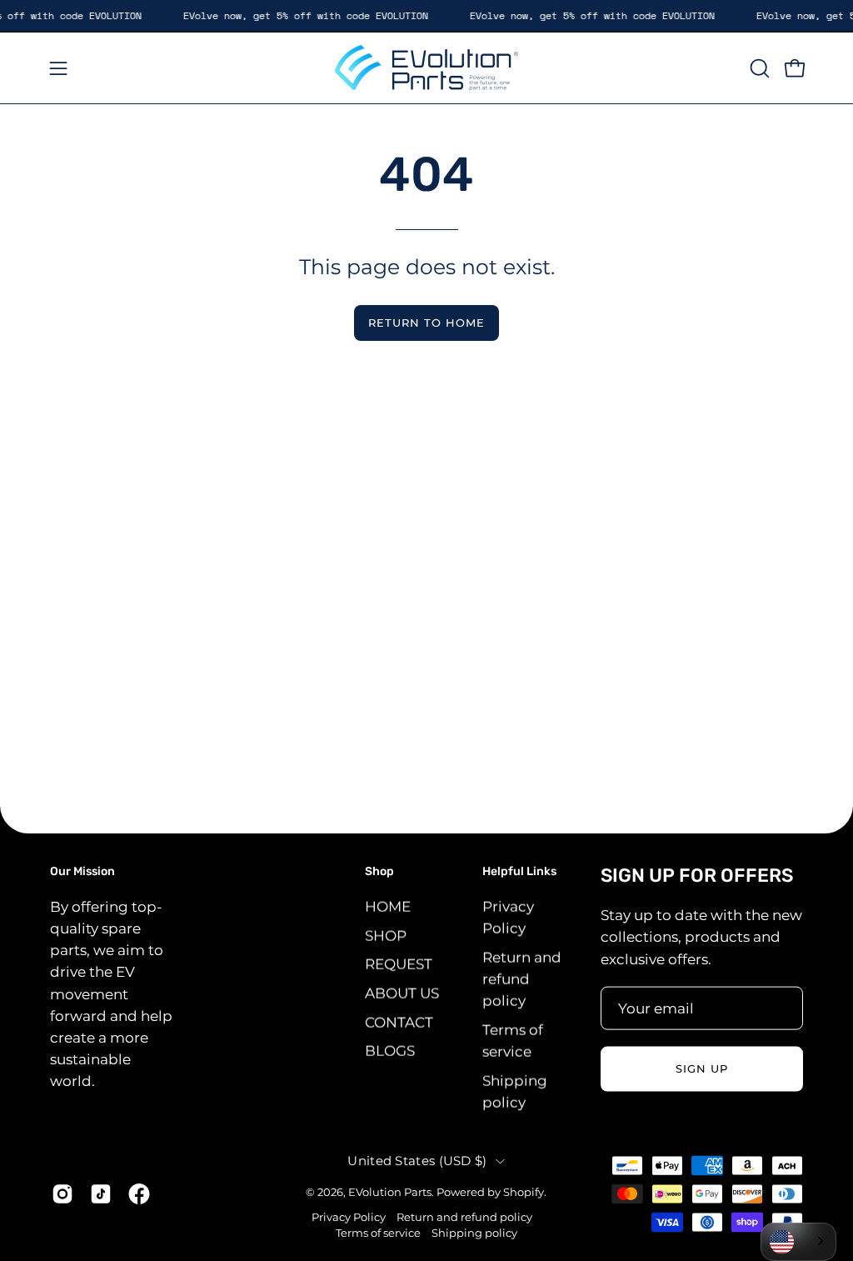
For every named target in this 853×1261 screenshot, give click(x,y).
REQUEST (398, 963)
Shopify (523, 1192)
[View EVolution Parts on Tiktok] (100, 1194)
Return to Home (426, 323)
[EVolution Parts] (426, 68)
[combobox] (798, 1242)
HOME (388, 906)
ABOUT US (402, 992)
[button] (758, 68)
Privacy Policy (349, 1216)
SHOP (386, 935)
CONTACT (399, 1021)
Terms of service (378, 1233)
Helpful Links (519, 871)
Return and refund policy (521, 978)
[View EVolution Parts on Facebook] (139, 1194)
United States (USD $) (416, 1160)
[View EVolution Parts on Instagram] (62, 1194)
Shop (379, 871)
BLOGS (390, 1050)
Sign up (702, 1069)
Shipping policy (474, 1233)
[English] (798, 1242)
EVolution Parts (389, 1192)
